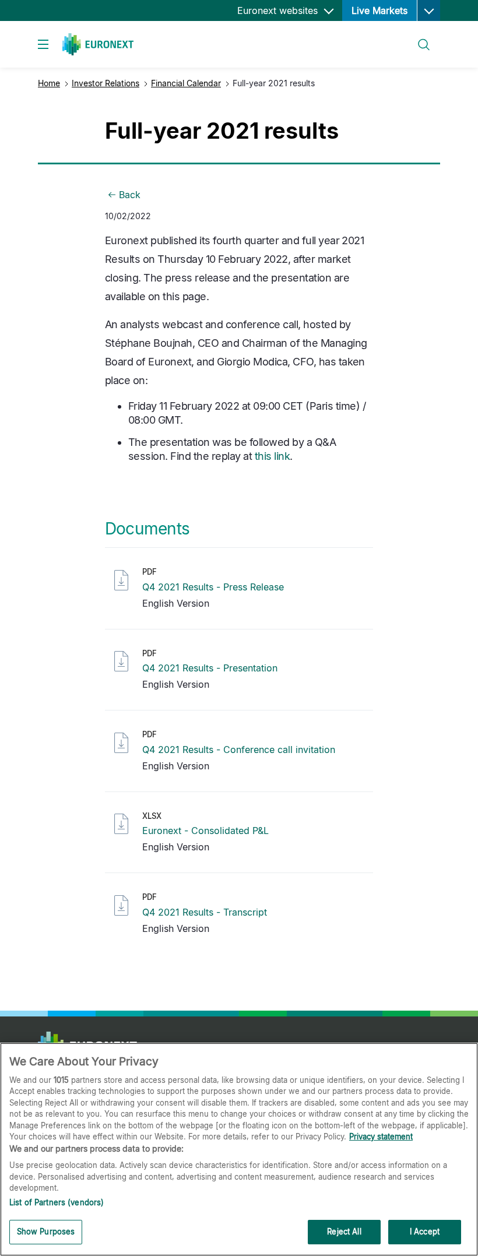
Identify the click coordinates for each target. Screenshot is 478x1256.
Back (129, 194)
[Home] (97, 44)
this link (272, 456)
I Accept (425, 1231)
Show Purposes (46, 1231)
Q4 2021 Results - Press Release (213, 587)
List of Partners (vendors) (56, 1202)
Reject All (344, 1231)
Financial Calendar (186, 83)
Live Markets (379, 10)
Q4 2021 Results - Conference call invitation (238, 749)
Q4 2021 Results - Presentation (209, 668)
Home (49, 83)
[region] (239, 1149)
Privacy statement (381, 1136)
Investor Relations (105, 83)
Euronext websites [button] (279, 10)
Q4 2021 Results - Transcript (204, 912)
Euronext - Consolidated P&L (205, 830)
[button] (428, 10)
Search (418, 37)
